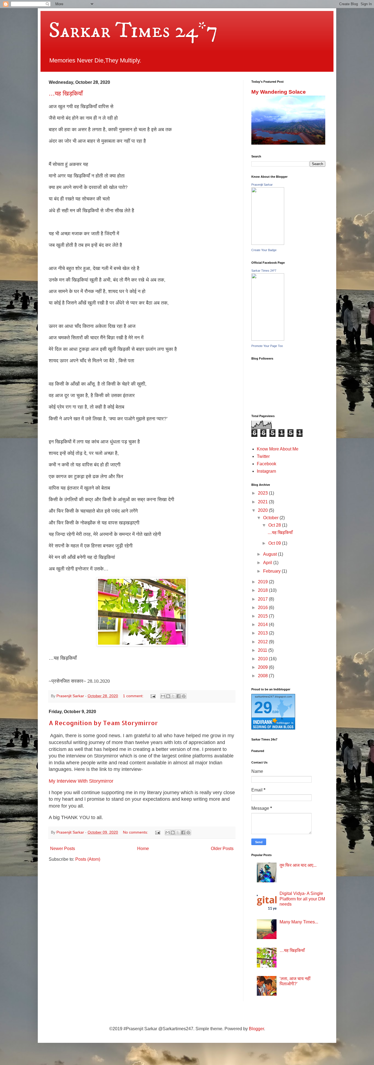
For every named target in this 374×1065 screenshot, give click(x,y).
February (272, 571)
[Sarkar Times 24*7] (267, 339)
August (270, 554)
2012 (263, 641)
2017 (263, 599)
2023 (263, 493)
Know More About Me (277, 449)
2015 (263, 616)
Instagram (266, 471)
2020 (263, 510)
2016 (263, 607)
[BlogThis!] (168, 696)
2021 (263, 502)
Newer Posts (62, 848)
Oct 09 (275, 543)
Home (143, 848)
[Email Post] (153, 696)
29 (263, 707)
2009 (263, 667)
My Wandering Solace (278, 92)
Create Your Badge (264, 250)
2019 (263, 581)
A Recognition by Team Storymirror (103, 723)
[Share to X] (173, 696)
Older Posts (222, 848)
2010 (263, 658)
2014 (263, 624)
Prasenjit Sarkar (262, 184)
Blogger (256, 1028)
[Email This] (163, 696)
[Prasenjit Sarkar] (267, 243)
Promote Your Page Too (267, 346)
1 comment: (134, 696)
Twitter (263, 456)
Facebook (266, 463)
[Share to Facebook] (178, 696)
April (268, 562)
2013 (263, 633)
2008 (263, 675)
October (271, 517)
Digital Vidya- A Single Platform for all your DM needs (302, 898)
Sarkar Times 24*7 (133, 30)
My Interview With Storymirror (81, 781)
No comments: (136, 832)
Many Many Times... (299, 922)
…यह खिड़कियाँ (66, 93)
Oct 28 (275, 525)
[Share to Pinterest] (183, 696)
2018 (263, 590)
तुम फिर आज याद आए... (298, 865)
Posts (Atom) (87, 859)
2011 (263, 650)
